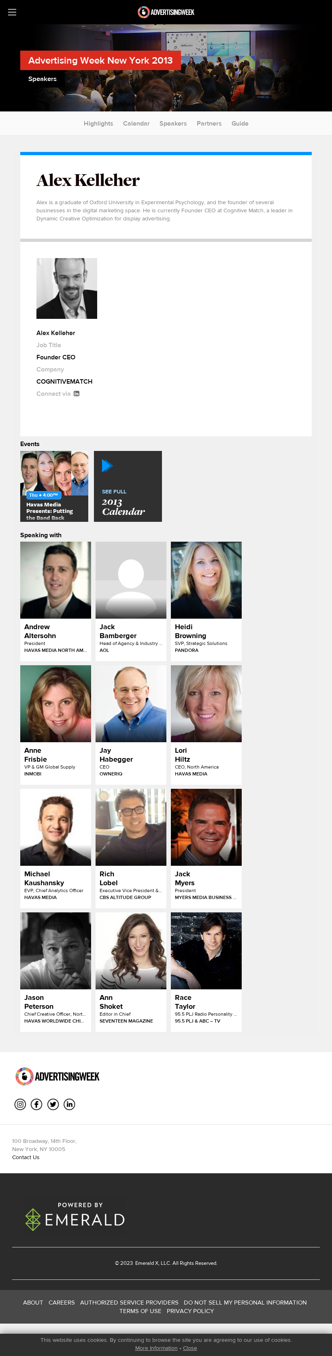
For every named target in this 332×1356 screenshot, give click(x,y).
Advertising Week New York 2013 (100, 60)
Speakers (173, 123)
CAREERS (62, 1302)
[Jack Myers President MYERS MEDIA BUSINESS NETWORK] (206, 827)
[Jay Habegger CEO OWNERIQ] (131, 703)
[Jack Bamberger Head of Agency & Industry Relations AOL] (131, 580)
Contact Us (26, 1157)
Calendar (136, 123)
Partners (209, 123)
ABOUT (33, 1302)
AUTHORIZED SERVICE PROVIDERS (129, 1302)
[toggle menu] (12, 12)
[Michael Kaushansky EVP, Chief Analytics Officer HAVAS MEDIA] (55, 827)
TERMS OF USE (140, 1310)
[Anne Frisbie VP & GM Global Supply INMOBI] (55, 703)
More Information (156, 1348)
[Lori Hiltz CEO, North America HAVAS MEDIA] (206, 703)
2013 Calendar (123, 503)
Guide (240, 123)
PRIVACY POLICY (190, 1310)
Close (190, 1348)
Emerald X (146, 1263)
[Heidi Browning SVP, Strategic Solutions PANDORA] (206, 580)
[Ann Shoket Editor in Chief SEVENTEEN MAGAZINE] (131, 950)
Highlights (98, 123)
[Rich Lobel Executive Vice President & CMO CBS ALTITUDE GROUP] (131, 827)
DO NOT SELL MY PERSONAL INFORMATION (245, 1302)
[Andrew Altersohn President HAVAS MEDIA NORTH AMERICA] (55, 580)
